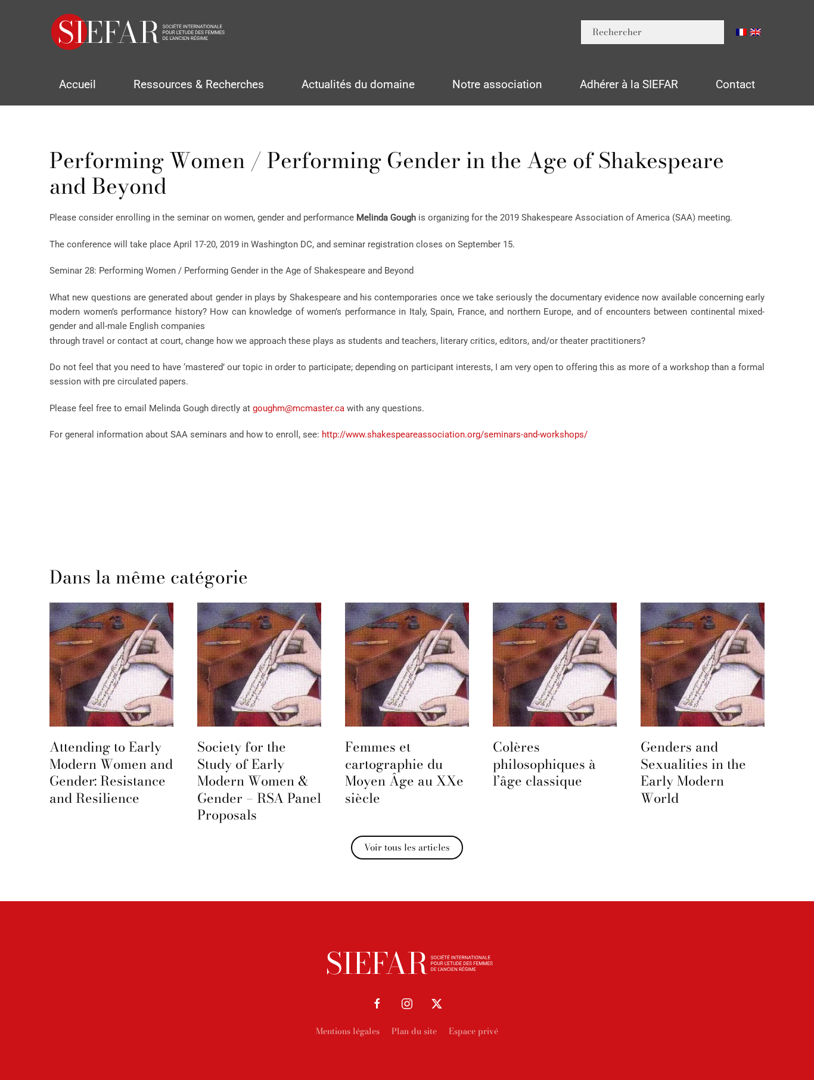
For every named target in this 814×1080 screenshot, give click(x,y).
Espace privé (473, 1031)
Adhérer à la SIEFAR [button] (629, 84)
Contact (735, 84)
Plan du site (414, 1031)
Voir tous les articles (407, 847)
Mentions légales (348, 1031)
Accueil (77, 84)
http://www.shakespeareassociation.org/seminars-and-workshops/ (455, 434)
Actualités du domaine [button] (358, 84)
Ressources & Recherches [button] (198, 84)
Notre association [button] (497, 84)
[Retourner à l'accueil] (138, 32)
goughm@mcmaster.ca (298, 408)
